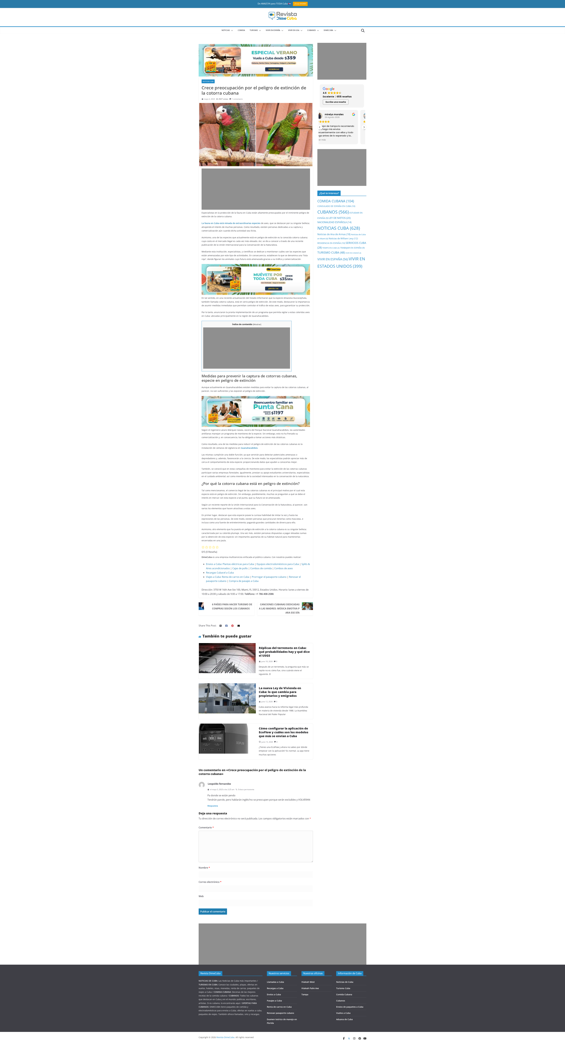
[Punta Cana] (256, 398)
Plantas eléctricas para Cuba (238, 564)
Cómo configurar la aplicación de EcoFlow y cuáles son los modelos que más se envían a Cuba (283, 732)
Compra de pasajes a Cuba (244, 581)
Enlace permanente (246, 789)
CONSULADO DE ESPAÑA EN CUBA (336, 206)
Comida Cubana (344, 994)
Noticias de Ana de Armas (333, 234)
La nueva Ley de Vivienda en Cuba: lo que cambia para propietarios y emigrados (280, 692)
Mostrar (257, 324)
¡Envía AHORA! (300, 4)
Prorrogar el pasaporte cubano (269, 576)
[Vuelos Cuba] (256, 46)
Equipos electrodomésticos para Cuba (278, 564)
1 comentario (237, 99)
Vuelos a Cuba (343, 1013)
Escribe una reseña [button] (336, 102)
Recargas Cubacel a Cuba (220, 572)
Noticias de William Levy (343, 238)
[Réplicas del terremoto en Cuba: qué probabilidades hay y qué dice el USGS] (227, 645)
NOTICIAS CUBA (208, 81)
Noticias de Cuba (344, 982)
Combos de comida (261, 568)
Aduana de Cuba (344, 1019)
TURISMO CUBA (331, 252)
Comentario (206, 827)
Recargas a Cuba (275, 988)
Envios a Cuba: (214, 564)
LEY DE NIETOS (340, 218)
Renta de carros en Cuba (235, 576)
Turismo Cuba (343, 988)
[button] (231, 30)
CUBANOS (311, 30)
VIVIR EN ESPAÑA (332, 259)
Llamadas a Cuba (275, 982)
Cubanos (340, 1000)
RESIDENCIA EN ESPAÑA (331, 243)
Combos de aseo (283, 568)
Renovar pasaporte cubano (280, 1013)
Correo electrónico (210, 882)
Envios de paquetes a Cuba (349, 1006)
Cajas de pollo (240, 568)
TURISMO (254, 30)
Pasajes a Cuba (274, 1000)
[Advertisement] (256, 189)
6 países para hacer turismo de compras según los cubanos (232, 606)
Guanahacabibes (249, 447)
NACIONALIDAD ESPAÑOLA (334, 222)
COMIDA (241, 30)
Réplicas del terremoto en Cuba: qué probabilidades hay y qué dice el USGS (284, 652)
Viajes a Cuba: (213, 576)
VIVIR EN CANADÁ (353, 253)
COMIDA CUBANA (335, 201)
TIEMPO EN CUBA (331, 248)
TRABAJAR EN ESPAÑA (352, 247)
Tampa (304, 994)
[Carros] (256, 266)
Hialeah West (308, 982)
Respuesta (212, 805)
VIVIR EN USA (293, 30)
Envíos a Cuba (274, 994)
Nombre (204, 867)
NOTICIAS (226, 30)
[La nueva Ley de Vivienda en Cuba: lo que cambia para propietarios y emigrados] (227, 685)
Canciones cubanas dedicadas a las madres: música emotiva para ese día (279, 608)
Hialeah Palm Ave (310, 988)
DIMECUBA (328, 30)
